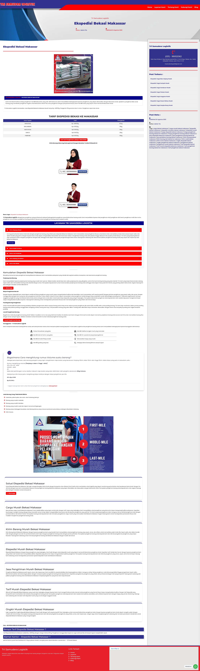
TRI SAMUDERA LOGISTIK (13, 97)
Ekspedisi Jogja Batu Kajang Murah (161, 79)
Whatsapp (11, 242)
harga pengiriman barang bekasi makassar (182, 134)
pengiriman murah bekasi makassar (168, 144)
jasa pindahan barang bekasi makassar (169, 137)
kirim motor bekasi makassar (166, 141)
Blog (196, 7)
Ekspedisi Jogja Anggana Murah (160, 96)
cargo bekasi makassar (160, 128)
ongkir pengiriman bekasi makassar (168, 142)
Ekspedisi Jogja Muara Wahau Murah (161, 101)
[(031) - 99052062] (173, 52)
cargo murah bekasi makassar (179, 128)
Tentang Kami (173, 7)
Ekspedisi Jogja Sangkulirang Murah (161, 105)
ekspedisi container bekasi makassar (173, 130)
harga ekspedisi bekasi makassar (172, 132)
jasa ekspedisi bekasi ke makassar (160, 135)
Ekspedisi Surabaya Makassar (19, 214)
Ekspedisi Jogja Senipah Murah (159, 83)
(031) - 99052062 (173, 56)
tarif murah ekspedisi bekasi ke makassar (170, 146)
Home (149, 7)
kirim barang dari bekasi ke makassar (169, 139)
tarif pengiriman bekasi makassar (179, 148)
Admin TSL (84, 30)
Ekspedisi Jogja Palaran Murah (159, 92)
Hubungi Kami (186, 7)
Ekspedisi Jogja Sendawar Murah (160, 87)
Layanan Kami (159, 7)
